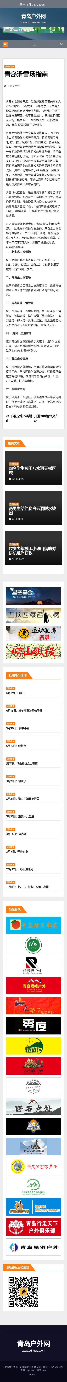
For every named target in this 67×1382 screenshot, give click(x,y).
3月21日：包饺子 (16, 781)
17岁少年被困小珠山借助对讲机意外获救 (32, 550)
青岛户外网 (33, 16)
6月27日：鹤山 (15, 693)
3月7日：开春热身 (17, 851)
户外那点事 (9, 67)
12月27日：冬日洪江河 (19, 869)
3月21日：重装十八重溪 (20, 816)
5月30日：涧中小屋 (17, 728)
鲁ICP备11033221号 (23, 1367)
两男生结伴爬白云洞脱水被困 (32, 510)
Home (32, 1374)
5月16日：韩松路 (16, 746)
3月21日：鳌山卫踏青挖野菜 (22, 798)
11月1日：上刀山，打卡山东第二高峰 (27, 887)
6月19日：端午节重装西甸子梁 (24, 710)
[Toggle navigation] (34, 44)
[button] (61, 44)
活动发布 (10, 688)
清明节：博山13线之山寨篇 (22, 763)
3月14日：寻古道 (16, 834)
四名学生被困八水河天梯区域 (32, 470)
